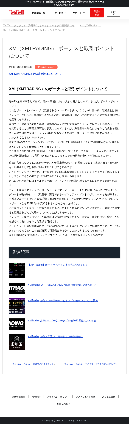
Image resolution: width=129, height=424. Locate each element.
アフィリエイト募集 (85, 396)
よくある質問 (108, 396)
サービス (59, 12)
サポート (77, 12)
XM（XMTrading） (46, 67)
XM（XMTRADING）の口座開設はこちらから (35, 73)
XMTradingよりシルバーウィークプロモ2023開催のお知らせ (62, 320)
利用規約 (36, 396)
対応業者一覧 (38, 12)
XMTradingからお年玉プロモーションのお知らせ (55, 336)
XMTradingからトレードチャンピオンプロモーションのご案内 (63, 300)
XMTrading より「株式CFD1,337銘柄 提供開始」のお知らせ (62, 285)
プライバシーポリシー (58, 396)
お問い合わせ (63, 403)
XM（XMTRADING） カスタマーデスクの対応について (90, 364)
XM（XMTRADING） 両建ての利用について (33, 364)
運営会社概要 (18, 396)
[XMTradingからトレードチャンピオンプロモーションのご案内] (17, 311)
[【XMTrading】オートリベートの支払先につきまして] (17, 276)
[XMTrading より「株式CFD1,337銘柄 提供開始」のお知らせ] (17, 291)
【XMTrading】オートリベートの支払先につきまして (58, 264)
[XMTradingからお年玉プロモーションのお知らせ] (17, 347)
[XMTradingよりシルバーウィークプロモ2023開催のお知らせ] (17, 327)
